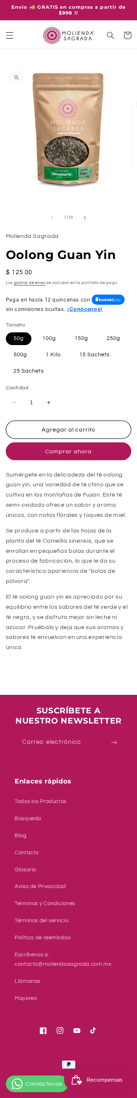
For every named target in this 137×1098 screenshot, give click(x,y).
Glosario (25, 869)
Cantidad (17, 387)
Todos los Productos (40, 801)
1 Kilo (53, 354)
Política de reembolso (43, 937)
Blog (21, 835)
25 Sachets (29, 371)
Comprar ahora (68, 451)
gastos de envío (30, 283)
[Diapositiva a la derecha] (85, 218)
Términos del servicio (41, 920)
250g (113, 338)
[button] (9, 35)
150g (81, 338)
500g (20, 354)
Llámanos (27, 981)
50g (19, 338)
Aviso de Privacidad (40, 886)
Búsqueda (28, 818)
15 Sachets (94, 354)
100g (49, 338)
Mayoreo (26, 998)
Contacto (27, 852)
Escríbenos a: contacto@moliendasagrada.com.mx (63, 959)
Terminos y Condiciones (45, 903)
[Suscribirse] (114, 742)
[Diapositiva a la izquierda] (52, 218)
